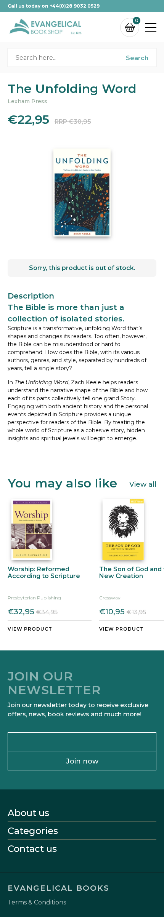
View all (142, 484)
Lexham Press (27, 101)
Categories (33, 831)
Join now (82, 761)
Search (137, 58)
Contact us (32, 848)
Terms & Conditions (37, 902)
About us (28, 813)
